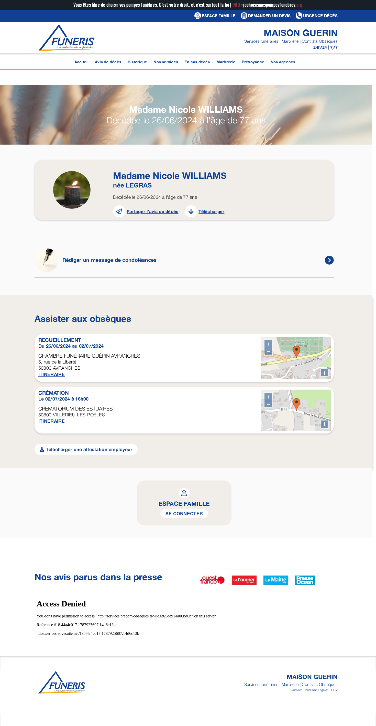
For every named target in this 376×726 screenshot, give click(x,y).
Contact (296, 690)
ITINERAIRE (51, 374)
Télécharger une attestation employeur (88, 449)
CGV (334, 690)
